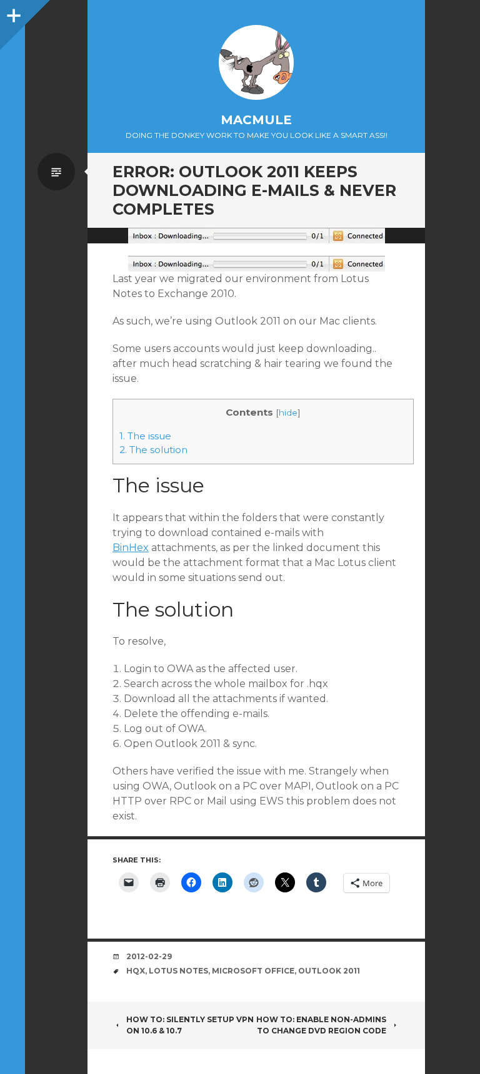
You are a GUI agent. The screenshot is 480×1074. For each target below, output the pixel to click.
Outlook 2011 (329, 970)
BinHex (130, 548)
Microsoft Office (253, 970)
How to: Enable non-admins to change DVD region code (321, 1025)
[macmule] (256, 62)
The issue (145, 436)
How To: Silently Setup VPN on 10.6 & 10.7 (190, 1025)
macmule (256, 119)
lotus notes (178, 970)
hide (288, 412)
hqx (135, 970)
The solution (153, 450)
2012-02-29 (149, 956)
